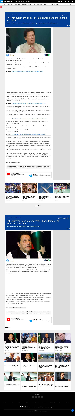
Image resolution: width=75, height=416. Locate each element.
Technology (46, 4)
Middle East (24, 4)
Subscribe (28, 1)
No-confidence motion (12, 162)
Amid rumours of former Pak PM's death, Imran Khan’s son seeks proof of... (61, 347)
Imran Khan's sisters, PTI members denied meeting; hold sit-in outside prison (28, 103)
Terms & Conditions (46, 406)
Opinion (19, 4)
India (12, 4)
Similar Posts (7, 332)
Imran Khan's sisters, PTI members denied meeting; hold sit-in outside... (28, 347)
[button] (1, 1)
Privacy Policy (40, 406)
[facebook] (45, 55)
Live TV (19, 1)
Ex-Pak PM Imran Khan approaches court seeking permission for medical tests (29, 118)
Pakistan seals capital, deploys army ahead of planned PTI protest (45, 366)
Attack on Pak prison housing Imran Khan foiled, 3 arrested (61, 385)
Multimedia (56, 4)
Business (29, 4)
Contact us (35, 406)
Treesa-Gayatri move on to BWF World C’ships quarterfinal (62, 197)
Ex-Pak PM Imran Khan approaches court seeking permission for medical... (44, 347)
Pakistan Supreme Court (17, 307)
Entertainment (39, 4)
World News (23, 307)
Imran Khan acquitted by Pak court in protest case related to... (29, 385)
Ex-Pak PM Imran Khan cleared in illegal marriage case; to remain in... (12, 385)
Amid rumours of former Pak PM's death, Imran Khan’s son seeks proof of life (29, 134)
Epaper (15, 1)
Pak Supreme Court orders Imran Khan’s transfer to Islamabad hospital (27, 71)
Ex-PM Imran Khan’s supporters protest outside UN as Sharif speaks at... (62, 366)
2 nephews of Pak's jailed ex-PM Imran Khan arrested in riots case (12, 366)
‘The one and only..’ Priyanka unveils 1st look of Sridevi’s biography (28, 197)
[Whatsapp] (49, 55)
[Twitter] (47, 55)
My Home (8, 4)
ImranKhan (18, 162)
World (16, 4)
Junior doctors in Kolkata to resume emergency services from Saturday (12, 197)
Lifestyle (51, 4)
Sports (34, 4)
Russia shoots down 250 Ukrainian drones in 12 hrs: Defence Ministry (44, 197)
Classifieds (23, 1)
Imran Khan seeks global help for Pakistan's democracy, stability (29, 366)
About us (30, 406)
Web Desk (12, 55)
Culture (59, 402)
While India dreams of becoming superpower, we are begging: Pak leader (45, 385)
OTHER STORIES (8, 182)
